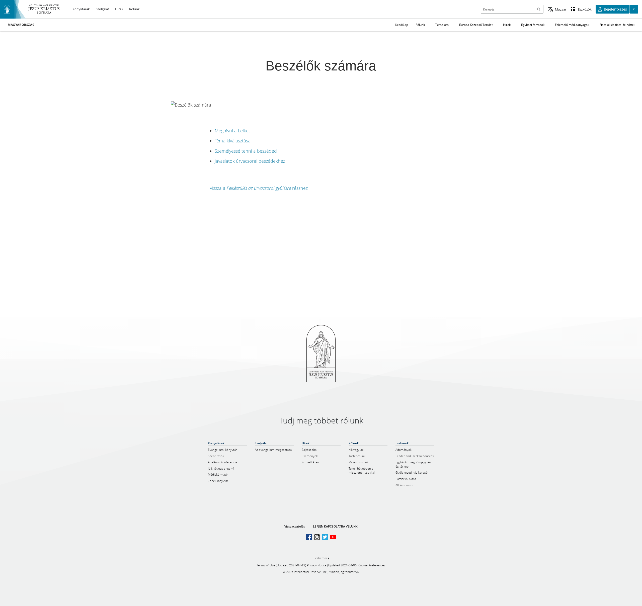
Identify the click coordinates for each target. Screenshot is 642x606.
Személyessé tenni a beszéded (246, 151)
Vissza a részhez (259, 188)
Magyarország (21, 25)
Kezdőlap (401, 25)
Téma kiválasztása (233, 141)
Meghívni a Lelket (232, 131)
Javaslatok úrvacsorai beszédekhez (250, 161)
